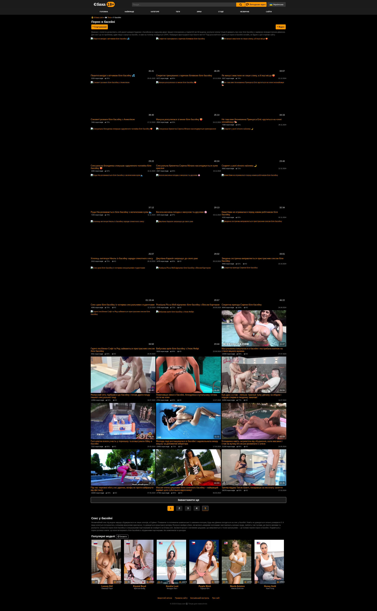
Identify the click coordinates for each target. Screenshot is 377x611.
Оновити (123, 537)
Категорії (155, 12)
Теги (178, 12)
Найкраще (129, 12)
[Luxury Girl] (106, 562)
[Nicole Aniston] (236, 562)
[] (240, 5)
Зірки (199, 12)
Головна (104, 12)
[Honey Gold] (269, 562)
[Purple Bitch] (204, 562)
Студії (220, 12)
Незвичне (244, 12)
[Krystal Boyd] (138, 562)
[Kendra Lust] (171, 562)
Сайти (269, 12)
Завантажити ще (188, 499)
